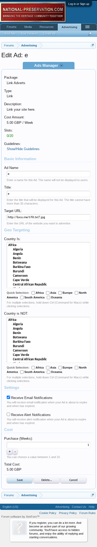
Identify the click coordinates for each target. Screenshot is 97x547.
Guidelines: (12, 144)
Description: (13, 104)
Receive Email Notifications (31, 398)
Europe (67, 292)
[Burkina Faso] (48, 267)
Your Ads (10, 33)
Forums (12, 26)
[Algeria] (48, 250)
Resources (47, 26)
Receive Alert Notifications (30, 415)
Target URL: (13, 211)
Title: (8, 187)
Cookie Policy (47, 513)
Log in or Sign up (78, 3)
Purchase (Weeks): (18, 438)
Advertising (69, 27)
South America (34, 297)
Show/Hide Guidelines (23, 149)
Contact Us (79, 506)
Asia (52, 292)
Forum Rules (87, 513)
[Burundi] (48, 272)
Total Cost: (12, 464)
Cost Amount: (14, 117)
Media (28, 26)
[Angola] (48, 254)
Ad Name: (11, 168)
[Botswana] (48, 263)
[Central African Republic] (48, 285)
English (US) (10, 506)
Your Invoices (29, 33)
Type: (8, 91)
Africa (39, 292)
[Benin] (48, 258)
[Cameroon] (48, 276)
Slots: (8, 130)
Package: (11, 77)
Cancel (73, 480)
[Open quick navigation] (92, 45)
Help (91, 506)
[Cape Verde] (48, 280)
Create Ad (49, 33)
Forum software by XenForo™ (20, 516)
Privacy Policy (68, 513)
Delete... (46, 480)
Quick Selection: (18, 292)
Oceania (56, 297)
